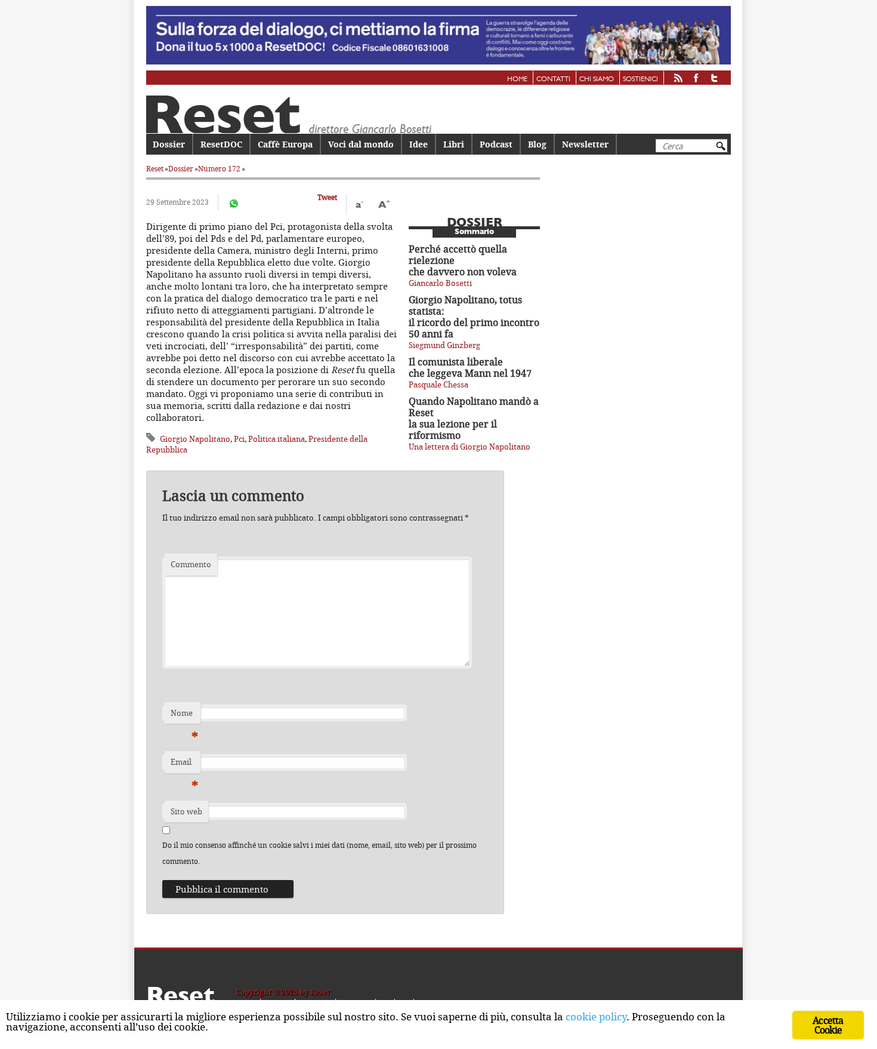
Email (184, 764)
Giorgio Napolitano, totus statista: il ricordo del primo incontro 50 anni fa (474, 316)
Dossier (169, 144)
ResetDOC (221, 144)
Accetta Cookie (828, 1025)
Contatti (553, 79)
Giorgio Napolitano (195, 438)
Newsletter (585, 144)
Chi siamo (596, 79)
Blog (537, 144)
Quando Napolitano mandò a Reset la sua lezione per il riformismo (474, 418)
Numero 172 (219, 169)
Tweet (327, 197)
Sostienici (640, 79)
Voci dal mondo (361, 144)
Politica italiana (276, 438)
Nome (184, 715)
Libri (453, 144)
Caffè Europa (285, 144)
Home (517, 79)
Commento (191, 564)
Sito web (186, 811)
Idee (418, 144)
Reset (154, 169)
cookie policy (596, 1016)
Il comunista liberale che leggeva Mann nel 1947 (470, 367)
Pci (239, 438)
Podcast (496, 144)
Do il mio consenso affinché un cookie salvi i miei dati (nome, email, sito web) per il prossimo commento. (319, 853)
